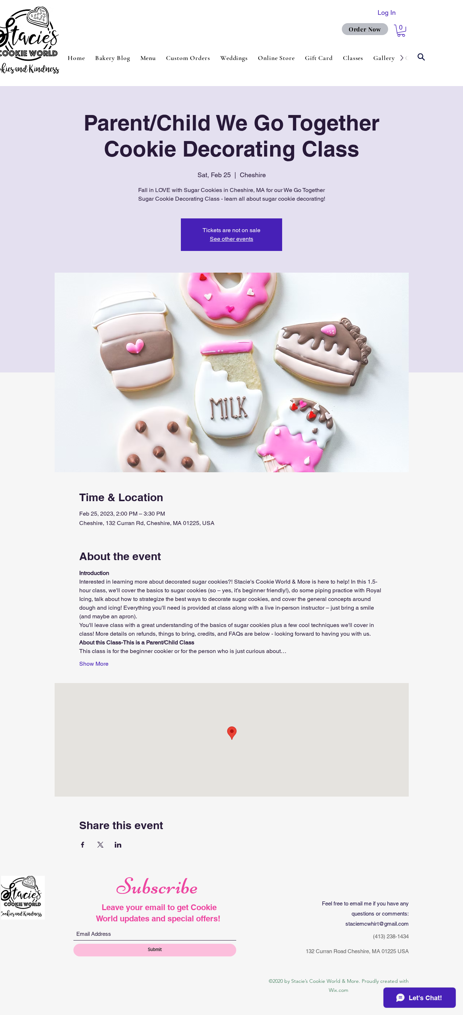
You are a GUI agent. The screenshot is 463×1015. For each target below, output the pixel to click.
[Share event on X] (100, 845)
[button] (401, 31)
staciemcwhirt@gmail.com (377, 924)
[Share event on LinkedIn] (118, 845)
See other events (231, 238)
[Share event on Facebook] (82, 845)
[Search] (421, 57)
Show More (94, 663)
